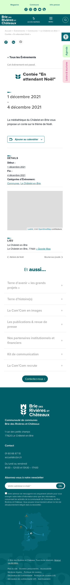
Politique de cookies (33, 572)
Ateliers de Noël (16, 256)
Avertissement (44, 579)
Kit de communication (23, 354)
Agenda (66, 51)
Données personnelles (29, 568)
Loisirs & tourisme (66, 71)
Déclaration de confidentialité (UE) (22, 579)
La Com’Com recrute (22, 365)
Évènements (19, 30)
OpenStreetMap (44, 229)
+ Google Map (43, 248)
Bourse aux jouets (52, 256)
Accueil (8, 30)
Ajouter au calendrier (26, 139)
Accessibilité (45, 568)
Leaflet (30, 229)
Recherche (63, 20)
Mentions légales (15, 572)
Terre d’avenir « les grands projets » (26, 285)
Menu (51, 22)
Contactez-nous (34, 379)
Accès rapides (34, 22)
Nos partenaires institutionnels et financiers (30, 340)
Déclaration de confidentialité (20, 575)
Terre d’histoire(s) (19, 299)
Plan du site (12, 568)
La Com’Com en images (24, 310)
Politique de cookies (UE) (45, 575)
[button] (66, 37)
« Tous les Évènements (21, 57)
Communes (33, 30)
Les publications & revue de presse (27, 324)
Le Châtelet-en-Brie (49, 30)
